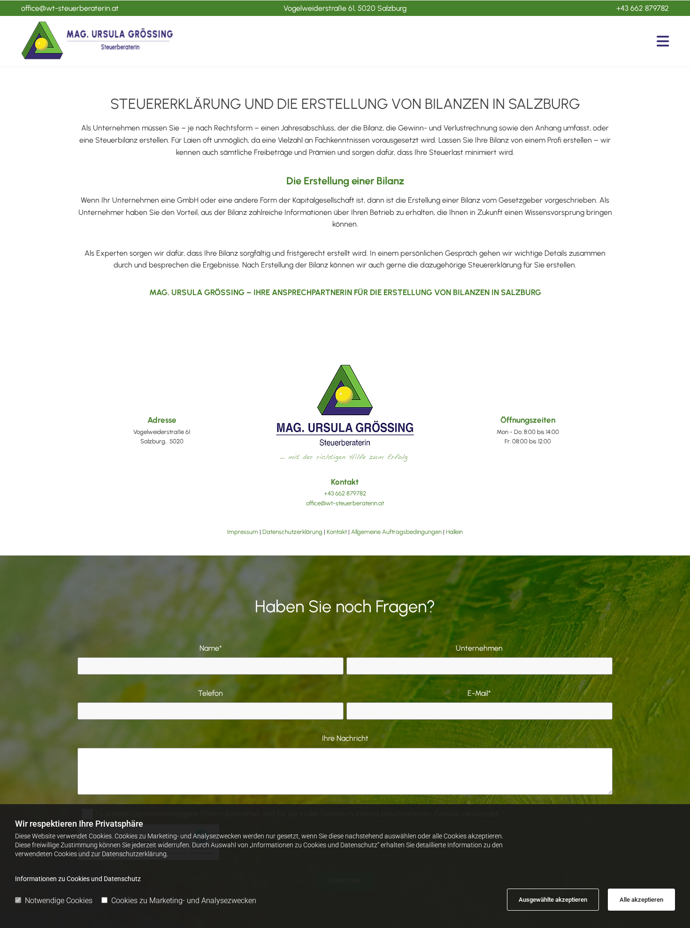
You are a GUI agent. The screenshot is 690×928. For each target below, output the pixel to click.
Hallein (454, 531)
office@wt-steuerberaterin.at (70, 8)
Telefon (210, 693)
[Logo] (97, 41)
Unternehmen (479, 648)
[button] (428, 41)
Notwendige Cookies (58, 900)
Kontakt (337, 531)
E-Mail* (479, 693)
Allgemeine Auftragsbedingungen (396, 531)
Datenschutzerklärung (292, 531)
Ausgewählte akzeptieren (553, 899)
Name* (210, 648)
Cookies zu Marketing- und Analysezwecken (183, 900)
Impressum (242, 531)
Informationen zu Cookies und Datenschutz (78, 878)
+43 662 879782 (642, 8)
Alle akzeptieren (641, 899)
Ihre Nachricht (345, 738)
